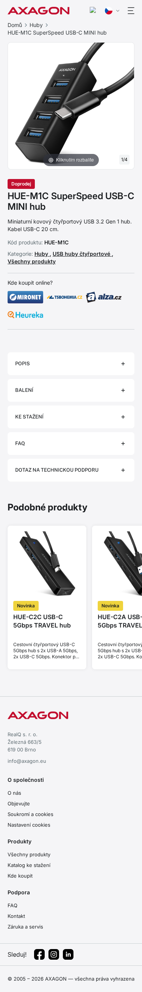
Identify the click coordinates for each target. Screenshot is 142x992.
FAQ (12, 905)
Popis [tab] (22, 363)
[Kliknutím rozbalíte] (71, 105)
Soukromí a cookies (30, 814)
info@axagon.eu (27, 761)
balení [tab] (24, 390)
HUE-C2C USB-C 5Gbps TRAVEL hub (42, 621)
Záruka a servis (25, 927)
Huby (36, 25)
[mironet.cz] (25, 297)
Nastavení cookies (29, 825)
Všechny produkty (32, 261)
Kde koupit (20, 876)
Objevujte (19, 803)
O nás (14, 793)
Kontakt (16, 916)
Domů (15, 25)
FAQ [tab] (20, 443)
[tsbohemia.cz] (65, 297)
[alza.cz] (104, 297)
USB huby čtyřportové (82, 253)
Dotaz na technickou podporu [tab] (56, 470)
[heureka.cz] (25, 315)
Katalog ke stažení (29, 865)
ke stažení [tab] (29, 417)
